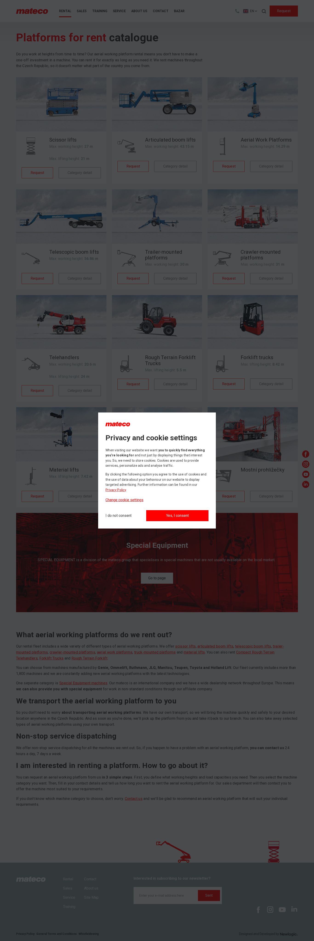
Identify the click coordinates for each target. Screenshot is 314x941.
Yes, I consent (177, 515)
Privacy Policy (116, 490)
